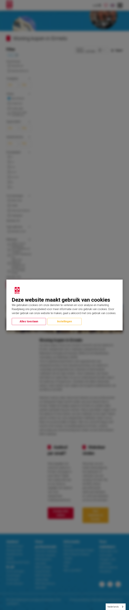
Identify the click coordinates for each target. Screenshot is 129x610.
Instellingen (64, 321)
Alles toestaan (29, 321)
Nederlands (113, 606)
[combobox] (116, 606)
